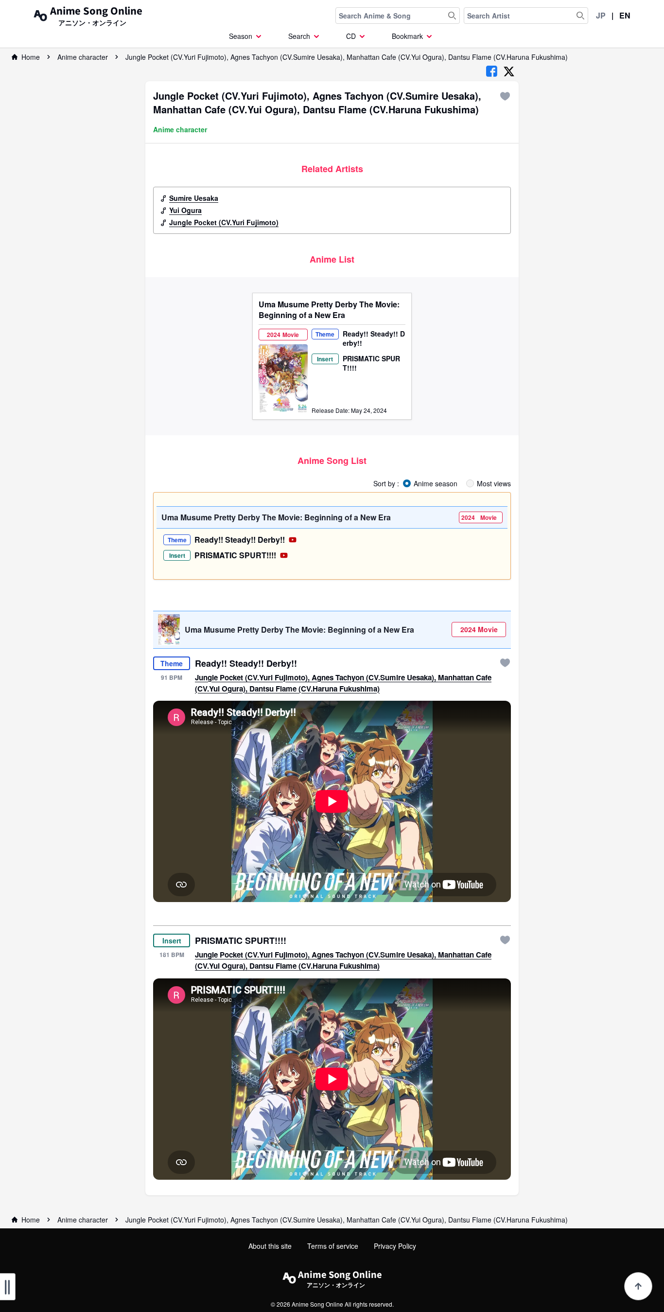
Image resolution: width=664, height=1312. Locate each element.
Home (30, 57)
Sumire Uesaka (193, 198)
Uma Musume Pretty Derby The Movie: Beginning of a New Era (329, 309)
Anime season (435, 483)
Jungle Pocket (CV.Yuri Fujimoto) (224, 222)
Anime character (82, 57)
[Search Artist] (580, 15)
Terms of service (332, 1246)
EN (624, 15)
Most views (494, 483)
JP (601, 15)
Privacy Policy (395, 1246)
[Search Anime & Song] (452, 15)
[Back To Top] (638, 1286)
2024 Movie (479, 629)
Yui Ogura (185, 210)
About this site (270, 1246)
